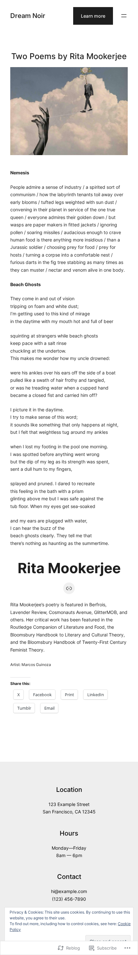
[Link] (69, 588)
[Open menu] (124, 16)
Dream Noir (27, 16)
